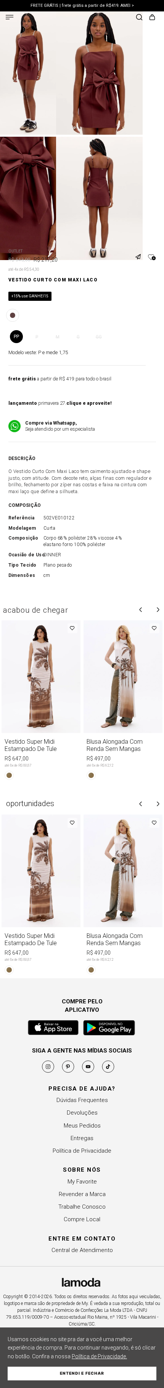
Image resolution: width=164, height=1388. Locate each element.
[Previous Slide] (141, 610)
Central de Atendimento (82, 1250)
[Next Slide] (158, 610)
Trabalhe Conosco (82, 1206)
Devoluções (82, 1112)
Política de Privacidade (82, 1150)
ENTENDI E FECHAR (82, 1373)
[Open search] (139, 18)
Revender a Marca (82, 1194)
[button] (140, 252)
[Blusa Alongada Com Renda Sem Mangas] (123, 701)
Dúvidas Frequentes (82, 1100)
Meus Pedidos (82, 1125)
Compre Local (82, 1219)
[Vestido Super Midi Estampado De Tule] (41, 701)
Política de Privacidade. (99, 1356)
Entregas (82, 1138)
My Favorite (82, 1181)
